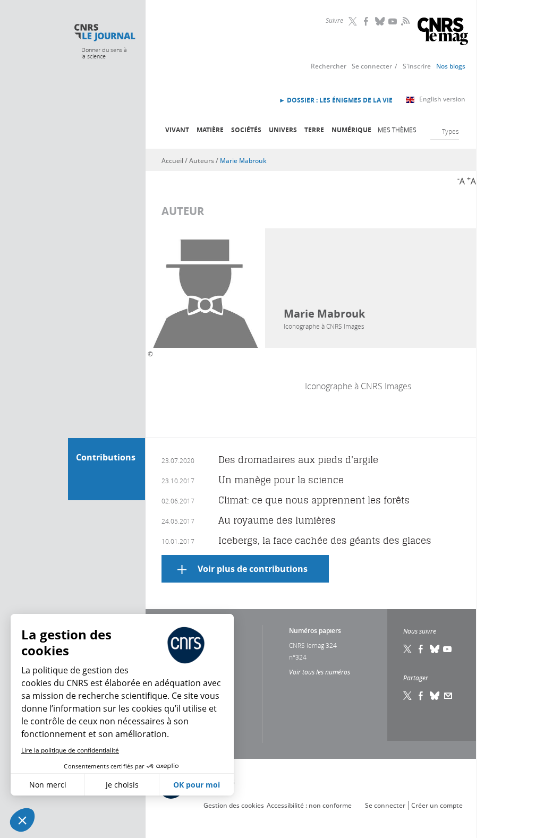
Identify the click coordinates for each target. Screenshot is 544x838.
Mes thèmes (397, 129)
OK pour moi (196, 785)
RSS (404, 20)
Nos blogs (450, 66)
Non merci (47, 785)
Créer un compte (437, 805)
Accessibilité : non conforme (309, 805)
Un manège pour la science (281, 479)
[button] (22, 820)
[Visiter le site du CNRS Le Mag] (443, 33)
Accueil (172, 160)
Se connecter (372, 66)
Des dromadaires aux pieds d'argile (298, 459)
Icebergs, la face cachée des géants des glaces (324, 540)
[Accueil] (104, 32)
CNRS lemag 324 (313, 645)
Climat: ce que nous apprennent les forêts (314, 500)
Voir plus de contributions (253, 569)
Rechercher (328, 66)
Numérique (351, 129)
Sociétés (246, 129)
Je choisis (122, 785)
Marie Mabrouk (243, 160)
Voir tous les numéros (319, 672)
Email (448, 695)
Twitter (353, 21)
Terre (314, 129)
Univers (283, 129)
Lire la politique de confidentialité (70, 750)
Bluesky (380, 21)
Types (450, 131)
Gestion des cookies (233, 805)
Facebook (367, 21)
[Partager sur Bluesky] (435, 695)
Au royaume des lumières (277, 520)
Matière (210, 129)
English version (442, 99)
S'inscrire (417, 66)
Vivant (177, 129)
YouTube (393, 21)
